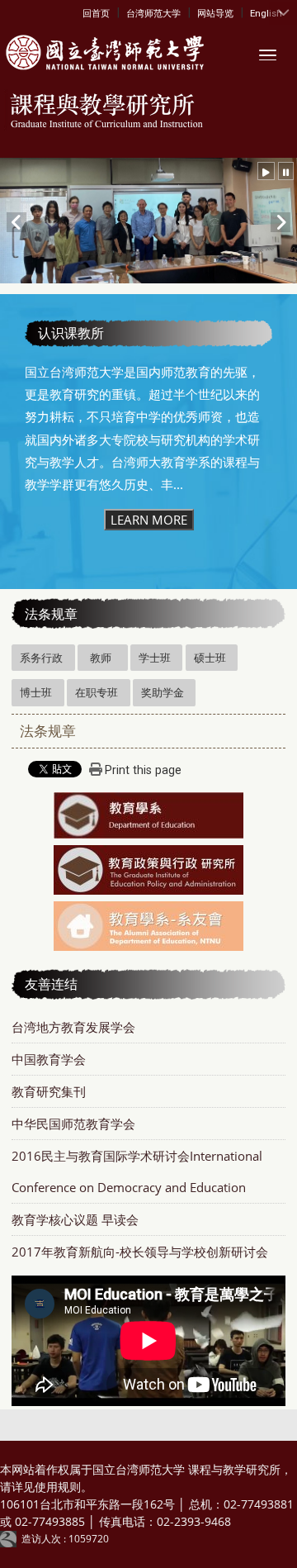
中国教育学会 (49, 1059)
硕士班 (210, 657)
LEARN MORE (149, 519)
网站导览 (215, 13)
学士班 (155, 657)
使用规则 (58, 1486)
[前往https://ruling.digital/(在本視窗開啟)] (10, 1539)
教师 (100, 657)
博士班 (36, 692)
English (266, 13)
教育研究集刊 (49, 1091)
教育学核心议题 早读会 (75, 1219)
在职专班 (96, 692)
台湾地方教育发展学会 (73, 1027)
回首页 (96, 13)
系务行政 (41, 657)
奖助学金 (162, 692)
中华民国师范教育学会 (73, 1123)
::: (86, 12)
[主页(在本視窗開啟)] (102, 53)
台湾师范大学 (153, 13)
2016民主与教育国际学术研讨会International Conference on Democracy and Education (137, 1171)
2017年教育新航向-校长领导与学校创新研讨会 (140, 1251)
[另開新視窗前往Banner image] (148, 817)
